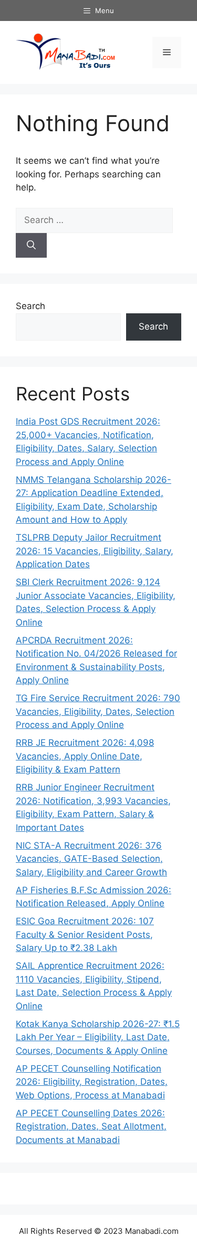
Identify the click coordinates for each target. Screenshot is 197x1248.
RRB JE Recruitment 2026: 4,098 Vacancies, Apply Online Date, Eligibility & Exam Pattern (85, 756)
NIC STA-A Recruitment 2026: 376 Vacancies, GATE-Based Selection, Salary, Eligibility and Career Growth (91, 858)
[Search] (31, 245)
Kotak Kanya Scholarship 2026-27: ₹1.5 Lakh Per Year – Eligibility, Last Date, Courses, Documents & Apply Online (98, 1037)
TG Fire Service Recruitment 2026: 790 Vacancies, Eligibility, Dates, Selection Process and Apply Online (98, 711)
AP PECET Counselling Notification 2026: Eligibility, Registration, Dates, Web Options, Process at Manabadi (92, 1082)
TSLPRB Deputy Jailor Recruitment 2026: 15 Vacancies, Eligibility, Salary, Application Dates (94, 550)
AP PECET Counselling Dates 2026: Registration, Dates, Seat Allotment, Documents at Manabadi (91, 1126)
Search (30, 306)
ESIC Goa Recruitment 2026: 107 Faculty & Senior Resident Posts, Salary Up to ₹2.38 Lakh (85, 934)
